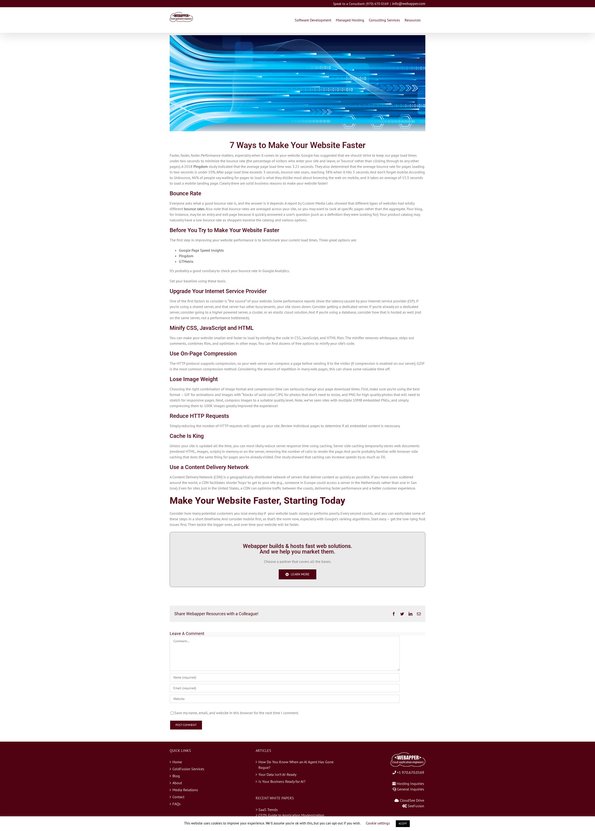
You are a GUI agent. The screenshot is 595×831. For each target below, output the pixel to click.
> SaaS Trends (267, 809)
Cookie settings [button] (378, 823)
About (177, 782)
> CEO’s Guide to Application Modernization (290, 815)
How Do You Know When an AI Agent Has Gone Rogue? (296, 765)
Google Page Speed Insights (201, 250)
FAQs (176, 803)
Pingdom (200, 166)
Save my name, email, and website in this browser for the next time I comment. (236, 712)
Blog (176, 776)
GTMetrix (186, 261)
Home (177, 762)
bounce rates (194, 208)
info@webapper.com (408, 3)
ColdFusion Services (188, 769)
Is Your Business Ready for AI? (281, 781)
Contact (178, 796)
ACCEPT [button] (403, 823)
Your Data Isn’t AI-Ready (277, 774)
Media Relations (185, 789)
